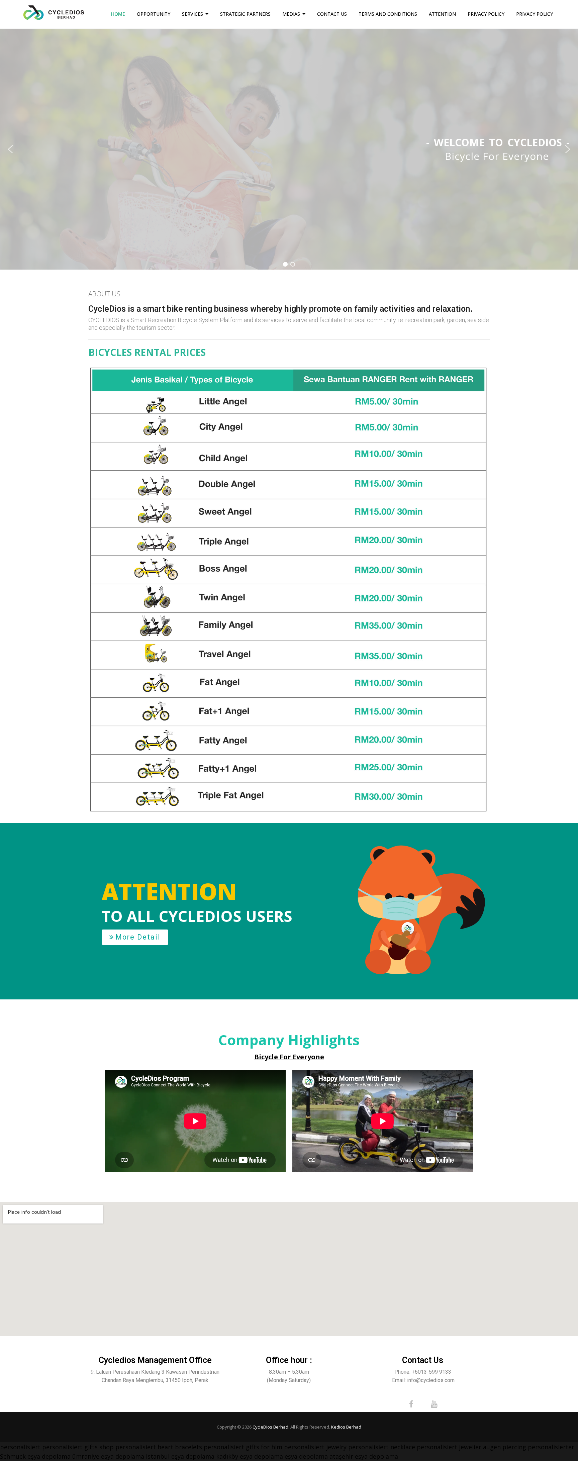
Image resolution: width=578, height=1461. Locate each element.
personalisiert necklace (381, 1447)
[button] (10, 149)
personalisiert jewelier (449, 1447)
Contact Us (332, 14)
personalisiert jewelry (315, 1447)
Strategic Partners (245, 14)
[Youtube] (434, 1404)
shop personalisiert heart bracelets (150, 1447)
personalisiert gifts (70, 1447)
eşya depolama (49, 1456)
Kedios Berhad (346, 1427)
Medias (291, 14)
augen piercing (504, 1447)
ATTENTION (442, 14)
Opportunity (153, 14)
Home (118, 14)
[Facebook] (411, 1404)
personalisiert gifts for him (243, 1447)
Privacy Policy (486, 14)
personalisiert (20, 1447)
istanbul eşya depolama (180, 1456)
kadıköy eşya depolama (249, 1456)
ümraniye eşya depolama (108, 1456)
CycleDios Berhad (270, 1427)
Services (192, 14)
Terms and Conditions (388, 14)
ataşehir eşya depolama (363, 1456)
